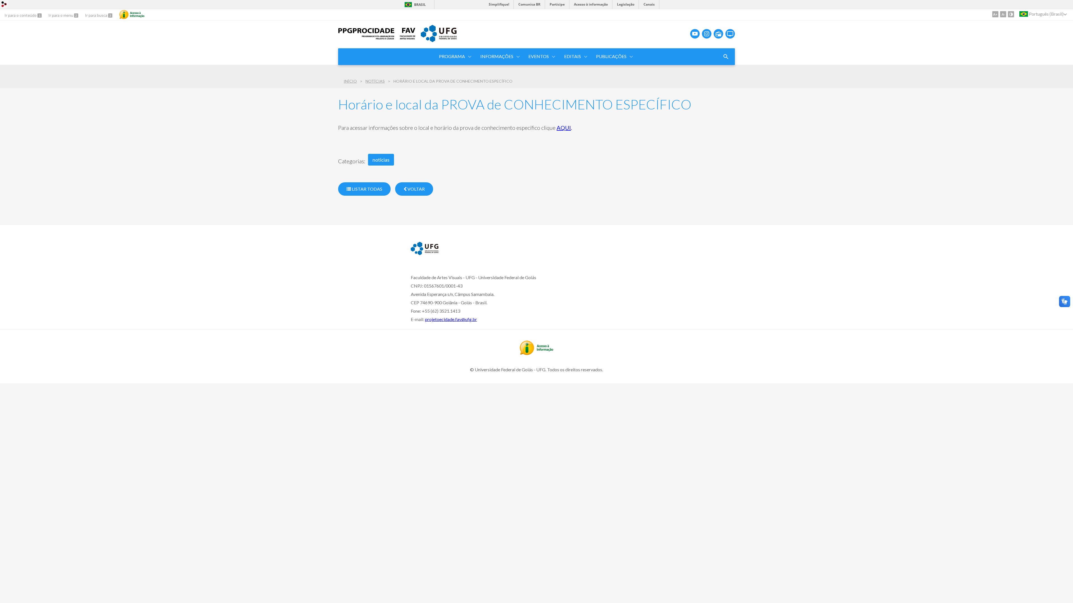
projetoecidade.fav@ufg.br (451, 319)
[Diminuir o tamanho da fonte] (1003, 14)
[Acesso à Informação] (131, 14)
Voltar (416, 189)
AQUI (564, 127)
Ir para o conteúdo (20, 15)
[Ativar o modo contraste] (1011, 14)
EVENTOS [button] (538, 56)
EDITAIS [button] (572, 56)
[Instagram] (706, 34)
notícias (381, 160)
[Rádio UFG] (718, 34)
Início (350, 81)
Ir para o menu (61, 15)
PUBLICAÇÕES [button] (611, 56)
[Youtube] (695, 34)
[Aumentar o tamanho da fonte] (995, 14)
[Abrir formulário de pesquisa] (726, 56)
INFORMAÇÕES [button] (496, 56)
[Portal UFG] (439, 40)
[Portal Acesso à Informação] (536, 353)
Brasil (420, 4)
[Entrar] (4, 5)
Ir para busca (96, 15)
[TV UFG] (730, 34)
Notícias (375, 81)
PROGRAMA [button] (452, 56)
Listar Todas (366, 189)
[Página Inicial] (366, 38)
